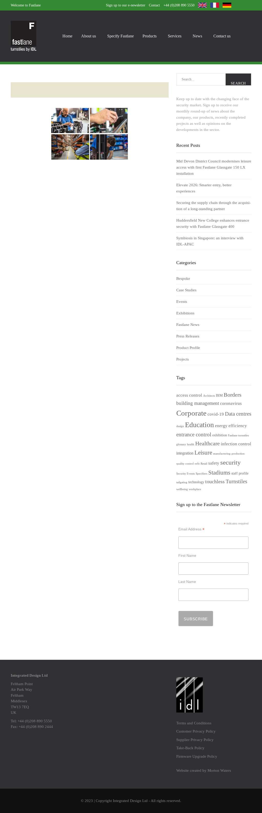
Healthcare (207, 443)
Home (67, 36)
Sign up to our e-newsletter (125, 5)
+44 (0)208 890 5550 (178, 5)
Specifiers (201, 473)
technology (196, 482)
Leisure (203, 452)
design (180, 426)
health (190, 444)
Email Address (191, 529)
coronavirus (231, 403)
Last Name (187, 582)
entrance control (193, 434)
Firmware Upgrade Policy (196, 756)
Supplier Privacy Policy (195, 740)
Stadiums (219, 472)
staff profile (239, 473)
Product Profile (188, 348)
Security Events (185, 473)
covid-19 (216, 414)
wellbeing (182, 489)
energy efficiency (231, 425)
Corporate (191, 413)
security (230, 462)
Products (150, 36)
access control (189, 395)
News (197, 36)
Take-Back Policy (190, 748)
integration (184, 453)
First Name (187, 555)
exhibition (219, 435)
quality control (185, 463)
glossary (181, 444)
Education (199, 425)
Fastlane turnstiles (238, 435)
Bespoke (183, 278)
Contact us (222, 36)
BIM (219, 395)
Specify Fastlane (120, 36)
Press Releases (187, 336)
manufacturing (222, 453)
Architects (209, 395)
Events (181, 302)
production (238, 453)
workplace (195, 489)
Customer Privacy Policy (196, 731)
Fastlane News (187, 325)
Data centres (238, 414)
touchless (215, 481)
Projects (182, 359)
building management (197, 403)
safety (213, 463)
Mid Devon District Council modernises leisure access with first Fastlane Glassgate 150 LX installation (213, 167)
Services (174, 36)
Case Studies (186, 290)
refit (197, 463)
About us (88, 36)
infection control (236, 443)
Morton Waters (219, 770)
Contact (154, 5)
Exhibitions (185, 313)
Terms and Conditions (193, 723)
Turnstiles (236, 481)
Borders (233, 395)
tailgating (181, 482)
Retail (204, 463)
